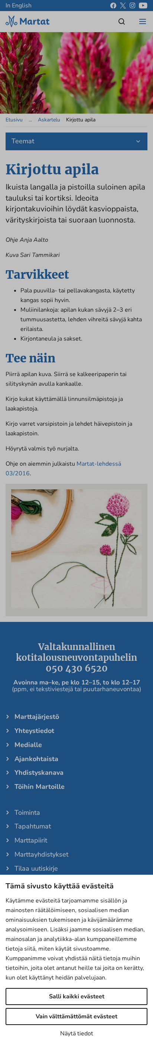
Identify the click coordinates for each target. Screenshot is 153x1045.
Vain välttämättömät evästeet (76, 1016)
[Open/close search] (121, 21)
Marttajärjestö (36, 716)
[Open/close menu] (142, 21)
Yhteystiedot (34, 730)
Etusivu (14, 119)
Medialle (28, 744)
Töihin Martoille (39, 786)
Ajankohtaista (36, 758)
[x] (123, 6)
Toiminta (27, 812)
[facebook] (113, 6)
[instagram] (132, 6)
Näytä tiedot (76, 1033)
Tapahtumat (32, 826)
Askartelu (49, 119)
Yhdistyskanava (39, 772)
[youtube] (143, 6)
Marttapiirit (30, 840)
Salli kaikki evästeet (76, 996)
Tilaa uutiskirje (36, 868)
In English (19, 5)
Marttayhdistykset (41, 854)
